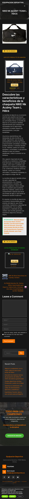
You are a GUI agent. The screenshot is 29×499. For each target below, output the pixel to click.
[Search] (21, 353)
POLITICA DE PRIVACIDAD (8, 481)
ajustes (20, 493)
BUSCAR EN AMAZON (14, 435)
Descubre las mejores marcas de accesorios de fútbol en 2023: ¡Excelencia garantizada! (14, 377)
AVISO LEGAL (17, 481)
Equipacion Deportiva (13, 3)
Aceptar (5, 496)
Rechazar (12, 496)
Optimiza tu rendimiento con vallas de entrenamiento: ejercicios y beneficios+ (13, 387)
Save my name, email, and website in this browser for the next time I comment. (15, 334)
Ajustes (20, 496)
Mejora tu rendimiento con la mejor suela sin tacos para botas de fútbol (13, 370)
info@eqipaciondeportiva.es (16, 473)
